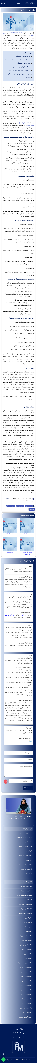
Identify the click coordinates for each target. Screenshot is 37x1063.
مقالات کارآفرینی (27, 958)
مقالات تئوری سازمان (26, 940)
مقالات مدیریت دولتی (26, 981)
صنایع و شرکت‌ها (27, 927)
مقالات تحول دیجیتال (26, 945)
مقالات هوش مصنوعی (26, 1013)
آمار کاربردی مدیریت (26, 891)
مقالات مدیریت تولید (26, 972)
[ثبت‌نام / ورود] (5, 4)
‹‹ (30, 810)
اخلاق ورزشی (28, 860)
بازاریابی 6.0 (28, 851)
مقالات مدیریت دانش (26, 976)
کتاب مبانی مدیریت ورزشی (24, 865)
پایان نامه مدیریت (27, 900)
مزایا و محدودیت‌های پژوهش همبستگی (19, 74)
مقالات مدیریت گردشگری (25, 994)
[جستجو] (7, 4)
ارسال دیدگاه (27, 788)
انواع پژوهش (29, 506)
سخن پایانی (27, 77)
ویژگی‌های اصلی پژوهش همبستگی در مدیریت (17, 60)
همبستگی (31, 509)
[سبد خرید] (2, 4)
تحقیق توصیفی (30, 125)
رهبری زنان (29, 874)
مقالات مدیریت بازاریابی (25, 967)
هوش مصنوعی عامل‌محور (25, 846)
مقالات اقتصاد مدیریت (26, 936)
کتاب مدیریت (28, 931)
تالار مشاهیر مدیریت (26, 909)
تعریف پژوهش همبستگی (23, 56)
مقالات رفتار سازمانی (26, 949)
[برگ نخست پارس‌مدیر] (30, 4)
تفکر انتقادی (28, 842)
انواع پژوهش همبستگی (23, 63)
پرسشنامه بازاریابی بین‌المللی (24, 837)
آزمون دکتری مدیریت (26, 886)
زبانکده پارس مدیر (27, 922)
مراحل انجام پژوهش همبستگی (21, 67)
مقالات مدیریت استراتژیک (25, 963)
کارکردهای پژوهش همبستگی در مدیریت (19, 70)
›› (6, 810)
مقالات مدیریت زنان (26, 985)
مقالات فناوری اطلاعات (26, 954)
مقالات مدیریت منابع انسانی (24, 1003)
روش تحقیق (9, 499)
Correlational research (16, 33)
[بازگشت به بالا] (3, 1054)
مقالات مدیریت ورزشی (26, 1008)
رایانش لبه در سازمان (26, 869)
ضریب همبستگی (10, 506)
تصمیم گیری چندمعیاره (25, 913)
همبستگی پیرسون (10, 615)
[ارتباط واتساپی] (3, 1059)
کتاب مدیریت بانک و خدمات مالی (23, 855)
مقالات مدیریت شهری (26, 990)
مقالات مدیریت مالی (26, 999)
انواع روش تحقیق (24, 123)
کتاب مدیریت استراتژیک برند (24, 833)
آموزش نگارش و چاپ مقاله (24, 895)
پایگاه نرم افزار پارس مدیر (25, 904)
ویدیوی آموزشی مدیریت (25, 1017)
